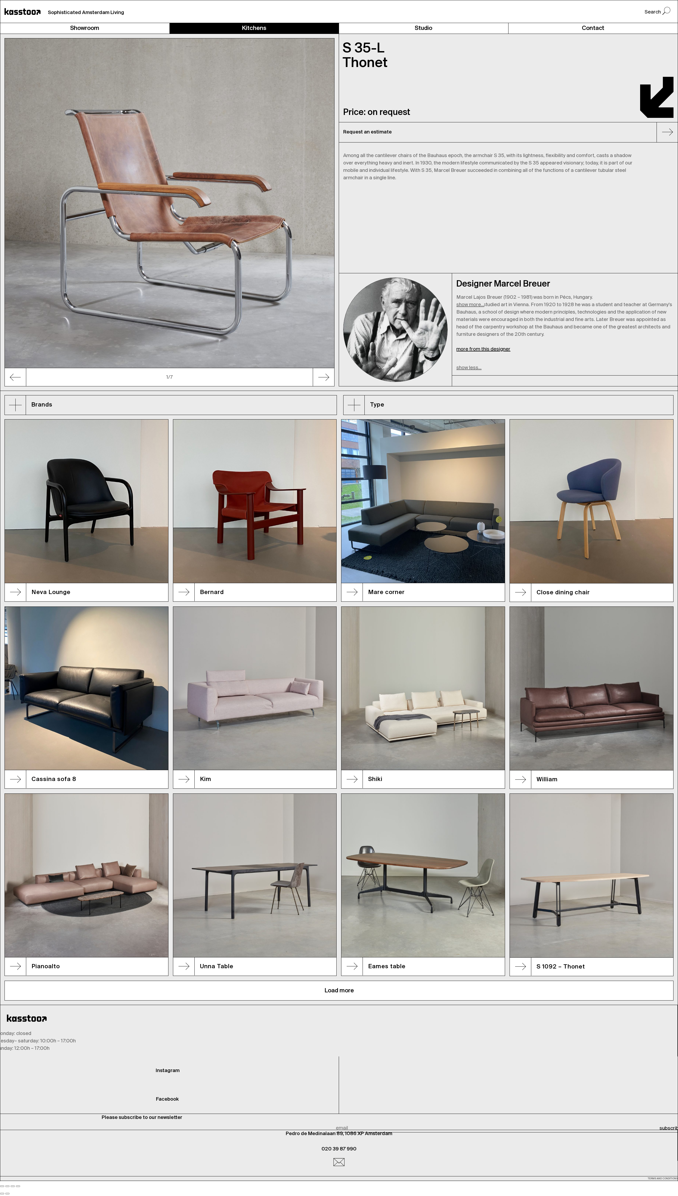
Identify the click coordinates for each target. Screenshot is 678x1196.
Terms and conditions (663, 1178)
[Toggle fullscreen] (13, 1186)
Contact (593, 28)
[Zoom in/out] (18, 1186)
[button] (29, 212)
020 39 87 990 (339, 1149)
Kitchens (254, 28)
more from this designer (483, 349)
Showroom (84, 28)
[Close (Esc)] (2, 1186)
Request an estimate (367, 132)
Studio (423, 28)
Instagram (168, 1070)
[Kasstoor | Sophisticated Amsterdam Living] (23, 11)
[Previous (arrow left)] (2, 1193)
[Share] (7, 1186)
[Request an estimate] (665, 133)
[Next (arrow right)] (7, 1193)
